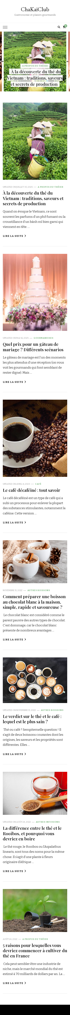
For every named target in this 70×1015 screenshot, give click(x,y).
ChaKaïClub (35, 9)
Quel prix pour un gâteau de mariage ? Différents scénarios (33, 346)
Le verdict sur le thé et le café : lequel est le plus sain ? (32, 718)
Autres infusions (48, 822)
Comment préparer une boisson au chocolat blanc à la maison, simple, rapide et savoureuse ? (34, 601)
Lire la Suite (13, 236)
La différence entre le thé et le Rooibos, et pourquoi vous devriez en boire (32, 833)
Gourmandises (43, 338)
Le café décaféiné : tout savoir (31, 490)
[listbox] (35, 61)
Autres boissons (38, 590)
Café (38, 484)
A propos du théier (35, 65)
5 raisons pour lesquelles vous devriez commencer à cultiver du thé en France (35, 950)
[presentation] (3, 61)
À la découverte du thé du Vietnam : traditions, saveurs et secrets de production (35, 78)
